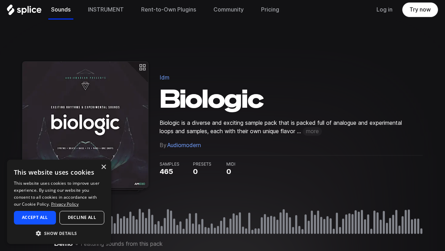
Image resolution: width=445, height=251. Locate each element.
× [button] (103, 167)
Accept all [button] (35, 217)
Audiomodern (184, 145)
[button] (59, 233)
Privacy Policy (65, 204)
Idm (164, 77)
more (312, 131)
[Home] (24, 11)
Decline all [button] (82, 217)
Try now (420, 9)
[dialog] (59, 202)
